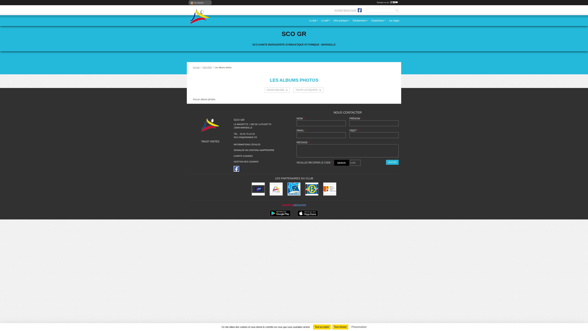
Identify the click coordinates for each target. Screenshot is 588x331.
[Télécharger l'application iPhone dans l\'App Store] (307, 213)
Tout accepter (322, 327)
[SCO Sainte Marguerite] (276, 189)
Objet (354, 130)
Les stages (394, 20)
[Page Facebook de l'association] (360, 10)
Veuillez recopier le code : (315, 162)
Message (303, 142)
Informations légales (247, 144)
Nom (301, 118)
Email (301, 130)
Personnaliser (359, 327)
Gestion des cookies (246, 161)
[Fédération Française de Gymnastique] (258, 189)
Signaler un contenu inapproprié (254, 150)
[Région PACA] (329, 189)
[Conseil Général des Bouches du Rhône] (311, 189)
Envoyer (392, 162)
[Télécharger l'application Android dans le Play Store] (280, 213)
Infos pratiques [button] (341, 20)
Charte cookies (243, 156)
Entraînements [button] (359, 20)
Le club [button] (312, 20)
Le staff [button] (325, 20)
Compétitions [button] (377, 20)
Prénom (355, 118)
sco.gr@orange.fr (245, 137)
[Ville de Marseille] (294, 189)
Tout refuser (340, 327)
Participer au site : (383, 2)
